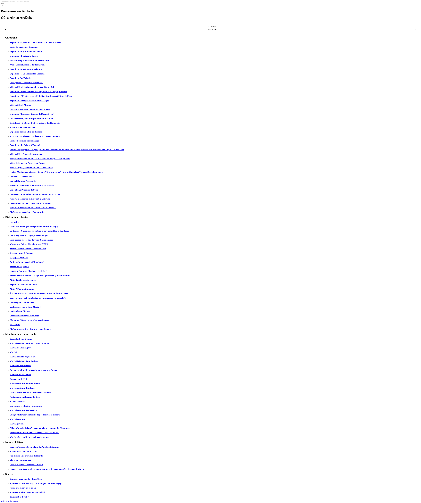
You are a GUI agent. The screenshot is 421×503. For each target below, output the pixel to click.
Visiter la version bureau (9, 501)
